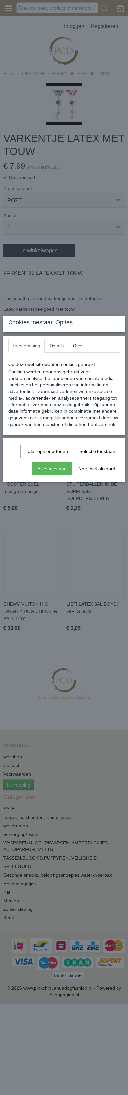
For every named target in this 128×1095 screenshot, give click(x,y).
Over (78, 345)
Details (57, 345)
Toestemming (26, 345)
